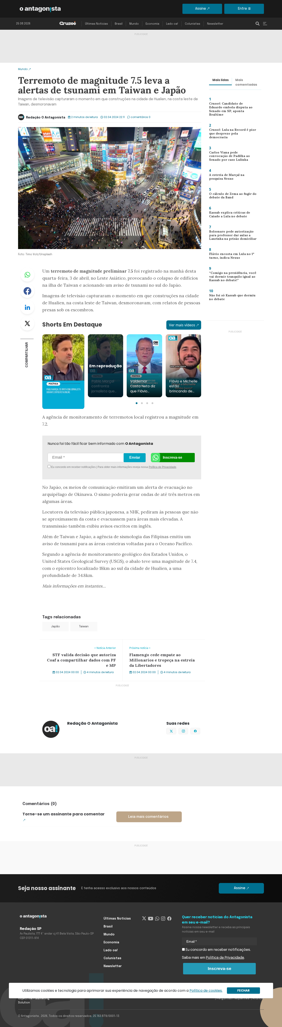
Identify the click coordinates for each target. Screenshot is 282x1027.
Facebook (27, 291)
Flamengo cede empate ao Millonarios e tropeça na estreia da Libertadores (163, 645)
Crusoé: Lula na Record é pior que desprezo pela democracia (232, 133)
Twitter (27, 323)
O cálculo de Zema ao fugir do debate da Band (231, 196)
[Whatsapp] (157, 919)
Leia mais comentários (148, 817)
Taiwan (84, 626)
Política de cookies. (206, 990)
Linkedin (27, 307)
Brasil (118, 23)
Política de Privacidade (162, 467)
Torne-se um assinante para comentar (63, 814)
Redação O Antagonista (45, 117)
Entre (242, 9)
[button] (136, 403)
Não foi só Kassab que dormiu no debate (231, 298)
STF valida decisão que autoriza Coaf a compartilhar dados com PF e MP (71, 645)
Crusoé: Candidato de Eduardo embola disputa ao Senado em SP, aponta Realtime (232, 109)
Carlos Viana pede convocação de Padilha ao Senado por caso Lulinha (232, 157)
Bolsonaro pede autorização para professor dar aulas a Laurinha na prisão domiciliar (230, 236)
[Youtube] (150, 919)
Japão (55, 626)
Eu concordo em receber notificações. (218, 950)
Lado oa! (172, 23)
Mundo (134, 23)
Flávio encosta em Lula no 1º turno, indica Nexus (229, 256)
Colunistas (192, 23)
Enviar (134, 457)
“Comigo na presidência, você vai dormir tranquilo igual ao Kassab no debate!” (231, 277)
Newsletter (215, 23)
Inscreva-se (172, 457)
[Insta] (163, 919)
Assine (200, 9)
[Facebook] (169, 919)
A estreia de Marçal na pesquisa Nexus (224, 177)
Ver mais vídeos (182, 325)
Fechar (243, 990)
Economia (152, 23)
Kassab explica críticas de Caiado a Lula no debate (227, 215)
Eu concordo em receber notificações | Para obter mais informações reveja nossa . (87, 467)
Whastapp (27, 275)
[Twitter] (144, 919)
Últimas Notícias (96, 23)
